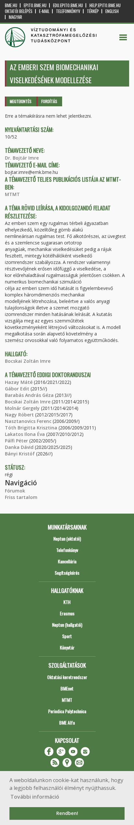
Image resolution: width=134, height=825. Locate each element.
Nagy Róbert (19, 415)
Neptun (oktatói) (67, 538)
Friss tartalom (21, 497)
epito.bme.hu (35, 5)
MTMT (12, 194)
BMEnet (67, 688)
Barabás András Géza (29, 395)
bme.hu (11, 5)
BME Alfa (67, 722)
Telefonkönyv (68, 11)
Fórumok (15, 491)
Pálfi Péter (16, 441)
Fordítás (49, 101)
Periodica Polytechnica (67, 711)
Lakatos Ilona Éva (25, 434)
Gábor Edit (17, 389)
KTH (67, 601)
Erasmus (67, 613)
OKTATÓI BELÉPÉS (19, 11)
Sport (67, 636)
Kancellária (67, 561)
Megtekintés (21, 101)
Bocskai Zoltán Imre (27, 361)
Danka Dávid (19, 447)
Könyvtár (67, 647)
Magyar (15, 17)
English (112, 11)
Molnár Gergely (22, 408)
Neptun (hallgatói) (67, 624)
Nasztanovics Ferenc (28, 421)
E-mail (44, 11)
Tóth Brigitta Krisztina (31, 428)
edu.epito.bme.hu (68, 5)
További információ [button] (34, 796)
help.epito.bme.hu (105, 5)
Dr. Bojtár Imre (22, 158)
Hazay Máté (19, 382)
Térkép (93, 11)
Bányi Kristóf (20, 454)
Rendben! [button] (67, 813)
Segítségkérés (67, 572)
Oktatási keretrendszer (67, 677)
